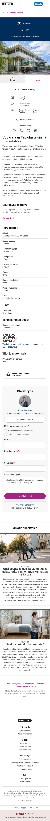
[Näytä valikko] (46, 4)
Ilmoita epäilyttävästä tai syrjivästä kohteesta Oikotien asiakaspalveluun (25, 685)
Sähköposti (9, 463)
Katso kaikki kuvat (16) (25, 89)
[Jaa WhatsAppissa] (21, 131)
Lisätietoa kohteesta (11, 298)
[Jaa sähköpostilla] (36, 131)
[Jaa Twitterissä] (29, 131)
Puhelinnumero (11, 451)
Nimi (7, 439)
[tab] (12, 79)
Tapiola (22, 112)
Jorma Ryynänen (25, 410)
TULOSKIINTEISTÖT (25, 505)
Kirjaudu (38, 4)
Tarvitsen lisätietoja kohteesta (20, 431)
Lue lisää (43, 817)
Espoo (35, 112)
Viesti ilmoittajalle (12, 474)
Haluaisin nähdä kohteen (18, 434)
